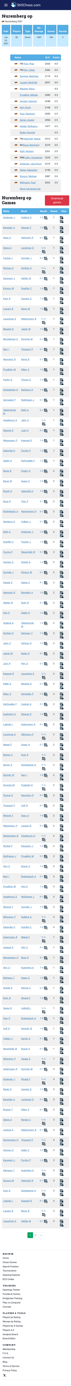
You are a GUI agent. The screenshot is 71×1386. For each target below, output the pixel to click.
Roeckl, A (25, 562)
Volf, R (24, 805)
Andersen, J (9, 217)
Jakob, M (26, 329)
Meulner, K (8, 329)
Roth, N (25, 602)
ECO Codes (8, 1279)
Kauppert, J (9, 278)
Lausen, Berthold (28, 82)
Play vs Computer (12, 1302)
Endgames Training (12, 1298)
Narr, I (6, 349)
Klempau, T (27, 633)
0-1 (42, 238)
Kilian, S (25, 369)
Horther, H (26, 268)
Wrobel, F (8, 846)
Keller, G (7, 683)
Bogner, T (8, 1109)
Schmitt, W (8, 775)
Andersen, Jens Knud (30, 163)
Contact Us (8, 1357)
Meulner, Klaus (27, 88)
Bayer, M (25, 308)
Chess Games (10, 1262)
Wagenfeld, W (28, 552)
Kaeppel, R (26, 440)
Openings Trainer (11, 1289)
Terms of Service (11, 1366)
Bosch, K (7, 491)
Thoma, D (26, 379)
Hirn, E (6, 612)
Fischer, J (8, 258)
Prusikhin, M (9, 369)
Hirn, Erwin (25, 107)
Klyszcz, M (8, 288)
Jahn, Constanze (33, 157)
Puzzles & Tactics (11, 1294)
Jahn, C (25, 420)
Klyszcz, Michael (28, 176)
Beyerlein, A (9, 227)
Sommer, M (27, 339)
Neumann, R (9, 359)
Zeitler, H (7, 460)
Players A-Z (8, 1330)
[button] (6, 5)
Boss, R (7, 501)
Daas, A (7, 237)
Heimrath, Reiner (32, 138)
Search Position (11, 1266)
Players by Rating (11, 1317)
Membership (9, 1349)
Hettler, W (26, 278)
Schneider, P (9, 400)
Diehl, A (25, 410)
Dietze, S (7, 248)
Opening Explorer (11, 1275)
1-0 (42, 217)
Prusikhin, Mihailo (29, 95)
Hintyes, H (8, 268)
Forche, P (26, 450)
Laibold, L (8, 724)
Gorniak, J (26, 258)
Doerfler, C (26, 288)
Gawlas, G (26, 298)
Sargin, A (7, 765)
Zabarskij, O (9, 450)
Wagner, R (8, 430)
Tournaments (9, 1270)
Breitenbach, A (10, 511)
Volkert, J (26, 521)
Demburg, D (27, 389)
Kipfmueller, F (28, 460)
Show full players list (30, 188)
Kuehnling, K (9, 714)
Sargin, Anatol (27, 120)
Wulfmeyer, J (27, 400)
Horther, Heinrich (28, 101)
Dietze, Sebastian (28, 170)
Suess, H (25, 744)
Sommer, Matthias (29, 76)
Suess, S (25, 481)
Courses (7, 1306)
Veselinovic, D (10, 420)
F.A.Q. (6, 1353)
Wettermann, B (28, 318)
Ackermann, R (28, 724)
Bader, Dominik (27, 132)
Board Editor (9, 1338)
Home (6, 1258)
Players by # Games (13, 1325)
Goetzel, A (26, 704)
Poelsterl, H (27, 785)
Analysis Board (10, 1334)
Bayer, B (25, 359)
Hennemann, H (28, 511)
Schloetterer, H (10, 389)
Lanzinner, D (27, 248)
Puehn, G (7, 379)
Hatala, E (7, 582)
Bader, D (25, 653)
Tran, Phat (29, 63)
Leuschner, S (9, 318)
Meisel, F (7, 744)
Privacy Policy (10, 1370)
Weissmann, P (10, 440)
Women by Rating (12, 1321)
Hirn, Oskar (29, 70)
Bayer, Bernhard (31, 145)
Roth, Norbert (27, 151)
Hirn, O (24, 663)
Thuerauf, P (27, 349)
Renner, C (8, 754)
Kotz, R (6, 298)
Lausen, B (8, 308)
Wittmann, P (27, 734)
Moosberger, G (10, 339)
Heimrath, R (27, 237)
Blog (5, 1361)
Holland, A (26, 217)
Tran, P (24, 501)
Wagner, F (26, 227)
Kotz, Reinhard (27, 113)
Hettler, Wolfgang (28, 126)
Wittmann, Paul (28, 182)
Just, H (24, 430)
